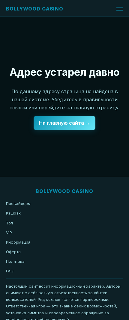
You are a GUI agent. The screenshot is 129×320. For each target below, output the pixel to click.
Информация (18, 242)
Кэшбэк (13, 213)
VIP (9, 232)
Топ (9, 223)
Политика (15, 261)
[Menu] (119, 9)
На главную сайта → (64, 123)
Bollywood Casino (34, 9)
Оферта (13, 251)
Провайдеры (18, 203)
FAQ (10, 270)
